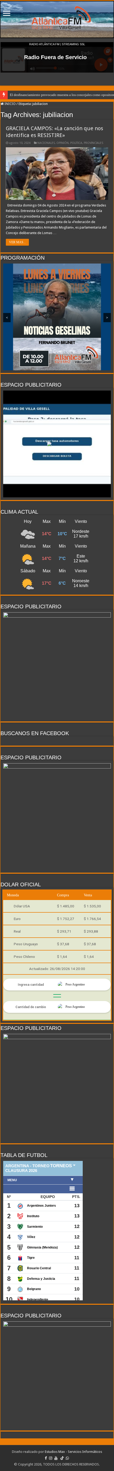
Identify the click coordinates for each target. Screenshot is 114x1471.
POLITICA (76, 143)
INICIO (10, 104)
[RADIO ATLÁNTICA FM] (57, 19)
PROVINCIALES (93, 143)
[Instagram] (51, 1458)
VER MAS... (17, 242)
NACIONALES (46, 143)
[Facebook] (45, 1458)
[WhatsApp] (67, 1458)
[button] (57, 444)
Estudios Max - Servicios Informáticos (73, 1452)
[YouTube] (56, 1458)
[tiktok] (62, 1458)
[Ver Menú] (6, 13)
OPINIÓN (62, 143)
